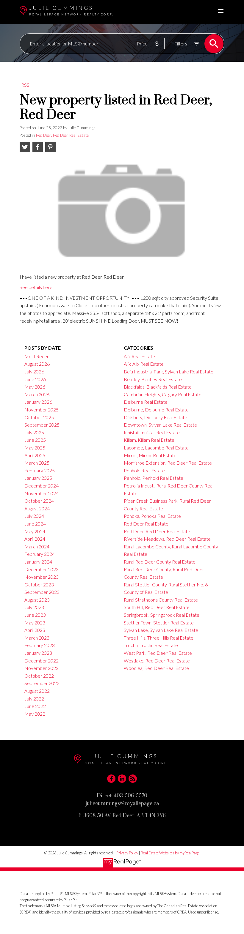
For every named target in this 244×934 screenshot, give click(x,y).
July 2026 (34, 371)
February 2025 (39, 470)
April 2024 (34, 539)
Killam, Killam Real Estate (149, 440)
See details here (36, 287)
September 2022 (42, 683)
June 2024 (35, 523)
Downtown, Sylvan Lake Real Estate (160, 424)
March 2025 (36, 463)
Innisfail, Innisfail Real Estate (152, 432)
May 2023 (34, 622)
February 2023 (39, 645)
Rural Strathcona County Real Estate (161, 599)
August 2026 (37, 364)
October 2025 (39, 417)
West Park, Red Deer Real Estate (158, 653)
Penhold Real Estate (144, 470)
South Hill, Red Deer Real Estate (157, 607)
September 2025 (42, 424)
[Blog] (133, 778)
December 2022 (41, 660)
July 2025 (34, 432)
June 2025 (35, 440)
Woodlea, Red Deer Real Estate (156, 668)
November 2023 (41, 577)
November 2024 (41, 493)
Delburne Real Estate (146, 402)
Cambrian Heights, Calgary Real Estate (162, 394)
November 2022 (41, 668)
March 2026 (36, 394)
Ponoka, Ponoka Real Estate (152, 516)
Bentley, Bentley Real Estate (153, 379)
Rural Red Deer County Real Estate (159, 561)
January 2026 (38, 402)
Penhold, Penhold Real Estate (153, 478)
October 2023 (39, 584)
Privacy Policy (127, 853)
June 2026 (35, 379)
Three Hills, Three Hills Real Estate (158, 637)
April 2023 (34, 630)
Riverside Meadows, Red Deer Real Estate (167, 539)
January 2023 (38, 653)
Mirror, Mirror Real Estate (150, 455)
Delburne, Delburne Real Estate (156, 409)
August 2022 (37, 691)
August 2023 (37, 599)
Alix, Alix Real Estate (144, 364)
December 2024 (41, 485)
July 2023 (34, 607)
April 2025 (34, 455)
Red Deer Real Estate (146, 523)
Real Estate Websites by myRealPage (170, 853)
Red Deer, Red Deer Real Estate (62, 135)
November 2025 (41, 409)
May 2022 (34, 714)
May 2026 (34, 386)
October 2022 (39, 676)
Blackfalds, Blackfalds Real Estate (158, 386)
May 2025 (34, 447)
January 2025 (38, 478)
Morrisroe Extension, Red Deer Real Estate (168, 463)
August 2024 (37, 508)
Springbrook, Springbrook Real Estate (161, 615)
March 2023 (36, 637)
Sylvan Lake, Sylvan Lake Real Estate (161, 630)
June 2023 (35, 615)
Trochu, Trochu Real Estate (151, 645)
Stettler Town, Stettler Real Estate (159, 622)
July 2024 (34, 516)
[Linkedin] (122, 778)
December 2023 (41, 569)
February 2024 (39, 554)
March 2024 (36, 546)
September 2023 (42, 592)
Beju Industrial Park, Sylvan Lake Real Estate (168, 371)
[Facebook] (111, 778)
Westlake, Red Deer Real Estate (157, 660)
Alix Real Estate (139, 356)
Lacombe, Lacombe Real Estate (156, 447)
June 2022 (35, 706)
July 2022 (34, 698)
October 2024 (39, 501)
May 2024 (34, 531)
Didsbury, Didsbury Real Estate (155, 417)
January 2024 (38, 561)
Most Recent (37, 356)
